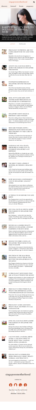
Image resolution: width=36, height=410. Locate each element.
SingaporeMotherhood (18, 2)
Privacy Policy (21, 393)
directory (4, 6)
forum (21, 6)
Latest (12, 44)
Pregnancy (29, 6)
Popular (22, 44)
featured (13, 6)
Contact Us (18, 379)
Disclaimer (13, 393)
